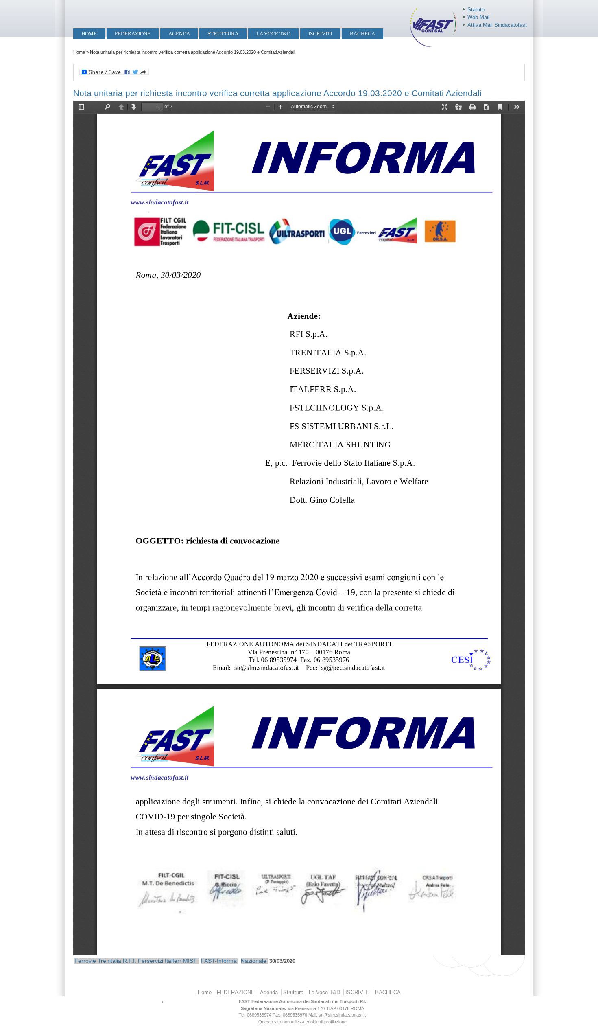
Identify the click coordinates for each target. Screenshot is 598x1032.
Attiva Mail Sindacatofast (497, 25)
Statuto (476, 10)
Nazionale (253, 961)
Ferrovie (85, 961)
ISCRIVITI (320, 34)
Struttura (222, 34)
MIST (190, 961)
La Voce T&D (273, 34)
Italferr (173, 961)
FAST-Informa (219, 961)
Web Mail (478, 17)
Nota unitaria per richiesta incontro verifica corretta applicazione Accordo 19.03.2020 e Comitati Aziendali (277, 93)
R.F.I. (129, 961)
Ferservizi (150, 961)
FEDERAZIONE (133, 34)
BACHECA (362, 34)
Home (89, 34)
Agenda (179, 34)
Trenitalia (109, 961)
